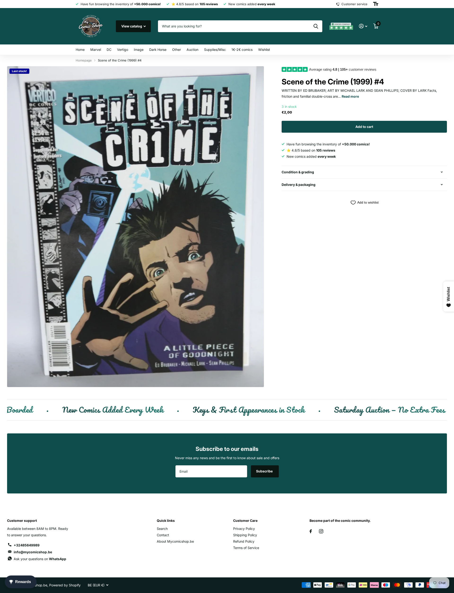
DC (109, 50)
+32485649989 (26, 545)
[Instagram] (321, 531)
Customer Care (245, 521)
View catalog (132, 26)
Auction (192, 50)
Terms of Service (246, 548)
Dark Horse (157, 50)
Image (139, 50)
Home (80, 50)
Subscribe (264, 471)
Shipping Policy (245, 535)
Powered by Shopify (65, 585)
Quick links (166, 521)
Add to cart (364, 127)
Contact (163, 535)
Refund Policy (243, 541)
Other (176, 50)
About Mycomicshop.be (175, 541)
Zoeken (315, 26)
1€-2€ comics (242, 50)
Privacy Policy (244, 529)
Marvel (95, 50)
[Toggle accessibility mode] (375, 4)
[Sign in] (363, 26)
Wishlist (264, 50)
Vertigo (122, 50)
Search (162, 529)
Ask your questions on (40, 559)
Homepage (84, 60)
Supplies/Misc (215, 50)
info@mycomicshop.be (33, 552)
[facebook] (311, 531)
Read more (350, 96)
